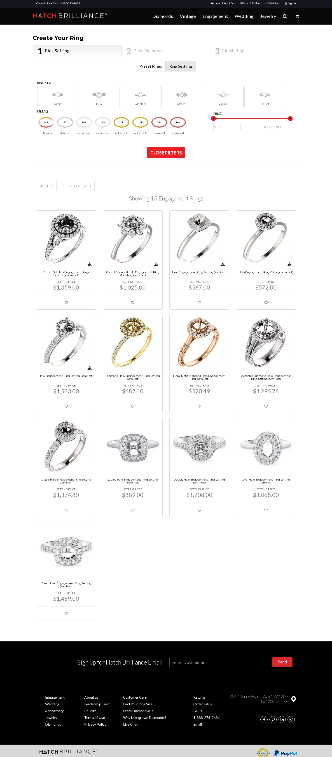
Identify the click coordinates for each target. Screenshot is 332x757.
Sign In (291, 3)
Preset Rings (150, 66)
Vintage (188, 16)
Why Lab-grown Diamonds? (144, 717)
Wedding (244, 16)
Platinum (65, 128)
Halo (99, 104)
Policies (90, 711)
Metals (42, 111)
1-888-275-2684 (70, 3)
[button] (297, 16)
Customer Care (135, 697)
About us (91, 697)
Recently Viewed (76, 186)
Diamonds (162, 16)
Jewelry (268, 16)
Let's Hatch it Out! (226, 3)
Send (282, 661)
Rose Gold (159, 128)
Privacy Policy (95, 724)
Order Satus (202, 704)
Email (197, 724)
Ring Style (45, 83)
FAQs (197, 711)
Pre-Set (264, 104)
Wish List (273, 3)
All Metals (46, 128)
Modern (182, 104)
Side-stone (140, 104)
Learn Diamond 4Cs (138, 711)
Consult (41, 3)
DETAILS (88, 214)
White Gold (84, 128)
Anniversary (54, 711)
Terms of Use (94, 717)
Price (217, 113)
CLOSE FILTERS (166, 152)
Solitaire (57, 104)
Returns (199, 697)
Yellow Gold (121, 128)
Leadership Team (97, 704)
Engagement (215, 16)
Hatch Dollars (252, 3)
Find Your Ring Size (137, 704)
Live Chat (52, 3)
